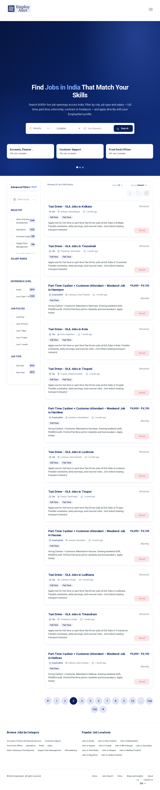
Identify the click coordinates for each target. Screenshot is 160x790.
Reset (34, 187)
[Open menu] (151, 9)
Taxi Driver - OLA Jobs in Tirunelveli (72, 246)
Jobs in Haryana (109, 750)
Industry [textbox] (37, 128)
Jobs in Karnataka (144, 746)
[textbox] (24, 199)
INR (142, 783)
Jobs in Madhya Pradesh (130, 750)
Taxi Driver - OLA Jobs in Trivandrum (72, 614)
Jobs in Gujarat (88, 746)
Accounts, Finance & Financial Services (24, 741)
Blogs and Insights (135, 776)
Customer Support (53, 741)
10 (132, 701)
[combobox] (40, 128)
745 (94, 709)
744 (149, 701)
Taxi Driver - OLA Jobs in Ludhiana (71, 575)
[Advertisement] (80, 60)
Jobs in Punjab (104, 746)
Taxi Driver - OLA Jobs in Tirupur (70, 491)
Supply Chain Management (49, 750)
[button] (77, 167)
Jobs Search (107, 776)
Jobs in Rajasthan (90, 755)
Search (124, 128)
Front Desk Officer (14, 746)
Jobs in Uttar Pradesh (107, 741)
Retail (41, 746)
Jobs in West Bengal (123, 746)
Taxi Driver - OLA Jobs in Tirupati (70, 369)
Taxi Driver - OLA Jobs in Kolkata (70, 206)
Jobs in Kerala (88, 741)
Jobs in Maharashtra (129, 741)
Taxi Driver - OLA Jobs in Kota (68, 329)
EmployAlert (57, 294)
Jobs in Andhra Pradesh (111, 755)
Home (94, 776)
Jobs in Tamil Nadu (90, 750)
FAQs (120, 776)
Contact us (148, 780)
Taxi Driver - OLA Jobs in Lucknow (71, 452)
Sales (50, 746)
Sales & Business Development (20, 750)
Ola (53, 211)
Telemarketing (71, 750)
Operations (31, 746)
